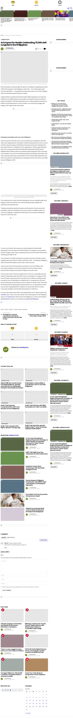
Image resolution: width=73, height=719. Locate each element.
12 (33, 700)
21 (39, 703)
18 (30, 703)
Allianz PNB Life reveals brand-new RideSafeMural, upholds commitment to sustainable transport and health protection (12, 385)
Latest (60, 5)
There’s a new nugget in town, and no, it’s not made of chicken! (12, 650)
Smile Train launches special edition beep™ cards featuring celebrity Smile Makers (35, 427)
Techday (53, 297)
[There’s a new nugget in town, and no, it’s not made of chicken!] (12, 641)
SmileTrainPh (5, 299)
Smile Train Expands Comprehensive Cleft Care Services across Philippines (10, 407)
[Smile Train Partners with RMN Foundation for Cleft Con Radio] (36, 397)
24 (26, 706)
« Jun (26, 713)
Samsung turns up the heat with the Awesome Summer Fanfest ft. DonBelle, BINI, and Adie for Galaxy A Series (62, 143)
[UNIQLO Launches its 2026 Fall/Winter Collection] (61, 340)
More (70, 186)
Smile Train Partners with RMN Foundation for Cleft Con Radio (36, 406)
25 (30, 706)
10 (26, 700)
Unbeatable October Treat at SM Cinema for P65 (60, 120)
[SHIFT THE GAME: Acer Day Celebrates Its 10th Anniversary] (34, 13)
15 (43, 700)
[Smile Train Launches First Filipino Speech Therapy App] (12, 417)
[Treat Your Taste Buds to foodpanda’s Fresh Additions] (36, 664)
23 (46, 703)
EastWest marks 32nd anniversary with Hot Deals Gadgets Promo (60, 19)
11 (30, 700)
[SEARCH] (71, 8)
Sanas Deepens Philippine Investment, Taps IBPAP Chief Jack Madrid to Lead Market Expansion (36, 482)
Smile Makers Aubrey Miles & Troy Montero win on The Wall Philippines (35, 384)
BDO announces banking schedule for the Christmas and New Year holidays (62, 137)
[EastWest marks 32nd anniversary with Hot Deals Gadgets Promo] (61, 13)
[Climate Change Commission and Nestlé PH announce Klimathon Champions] (12, 615)
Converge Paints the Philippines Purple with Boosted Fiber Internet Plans (62, 147)
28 (39, 706)
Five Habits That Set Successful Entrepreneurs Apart (36, 495)
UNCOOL (36, 5)
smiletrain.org (5, 294)
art (3, 309)
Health (12, 309)
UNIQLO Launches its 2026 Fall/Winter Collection (59, 349)
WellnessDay (29, 380)
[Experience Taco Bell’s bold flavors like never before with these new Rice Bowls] (61, 209)
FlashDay (60, 346)
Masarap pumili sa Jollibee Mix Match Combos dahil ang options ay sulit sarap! (61, 110)
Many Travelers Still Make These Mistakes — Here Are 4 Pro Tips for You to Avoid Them (48, 19)
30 (46, 706)
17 (26, 703)
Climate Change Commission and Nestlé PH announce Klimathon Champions (11, 625)
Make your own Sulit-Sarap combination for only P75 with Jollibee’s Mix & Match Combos (60, 105)
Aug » (29, 713)
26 (33, 706)
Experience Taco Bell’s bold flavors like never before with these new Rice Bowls (60, 218)
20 (36, 703)
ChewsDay (60, 214)
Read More (54, 193)
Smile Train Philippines (21, 309)
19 (33, 703)
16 (46, 700)
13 (36, 700)
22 (43, 703)
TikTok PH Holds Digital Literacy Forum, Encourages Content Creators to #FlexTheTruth (35, 650)
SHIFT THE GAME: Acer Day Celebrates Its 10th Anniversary (33, 19)
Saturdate (54, 394)
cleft (6, 309)
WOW (13, 5)
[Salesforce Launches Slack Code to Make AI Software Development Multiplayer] (12, 514)
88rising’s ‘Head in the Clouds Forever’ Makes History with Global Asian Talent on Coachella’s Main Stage (35, 626)
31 (26, 709)
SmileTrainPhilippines (32, 299)
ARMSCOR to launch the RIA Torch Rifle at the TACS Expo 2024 (62, 133)
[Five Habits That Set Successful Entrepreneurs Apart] (12, 500)
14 (39, 700)
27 (36, 706)
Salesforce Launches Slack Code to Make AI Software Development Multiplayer (35, 510)
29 (43, 706)
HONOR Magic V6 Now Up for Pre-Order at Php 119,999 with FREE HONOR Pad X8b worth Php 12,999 (20, 19)
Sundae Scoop (5, 380)
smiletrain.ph (11, 297)
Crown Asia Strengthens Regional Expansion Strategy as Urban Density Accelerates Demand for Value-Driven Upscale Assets (7, 20)
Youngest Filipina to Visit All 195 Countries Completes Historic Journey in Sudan (11, 674)
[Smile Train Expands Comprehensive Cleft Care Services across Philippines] (12, 397)
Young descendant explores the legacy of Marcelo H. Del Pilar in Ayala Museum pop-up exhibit (60, 172)
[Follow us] (68, 8)
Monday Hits (54, 167)
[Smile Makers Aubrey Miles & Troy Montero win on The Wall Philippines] (36, 374)
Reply (5, 547)
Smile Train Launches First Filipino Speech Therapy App (10, 427)
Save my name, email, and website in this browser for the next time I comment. (21, 587)
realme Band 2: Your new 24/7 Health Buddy (61, 124)
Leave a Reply (43, 540)
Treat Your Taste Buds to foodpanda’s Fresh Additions (35, 674)
